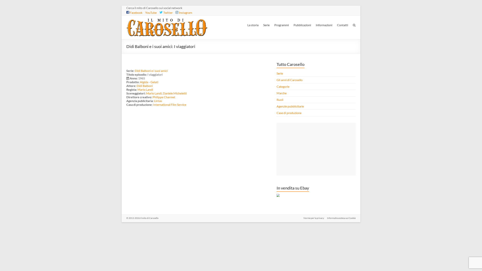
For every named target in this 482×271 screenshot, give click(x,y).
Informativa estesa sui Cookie (341, 218)
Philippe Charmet (164, 97)
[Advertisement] (316, 149)
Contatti (342, 25)
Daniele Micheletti (175, 93)
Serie (266, 25)
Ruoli (280, 99)
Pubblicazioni (302, 25)
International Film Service (169, 104)
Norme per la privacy (314, 218)
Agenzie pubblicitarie (290, 106)
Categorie (283, 86)
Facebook (135, 12)
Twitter (168, 12)
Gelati (154, 82)
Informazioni (324, 25)
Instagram (185, 12)
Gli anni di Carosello (290, 80)
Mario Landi (145, 89)
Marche (282, 93)
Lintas (158, 101)
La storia (253, 25)
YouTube (151, 12)
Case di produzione (289, 113)
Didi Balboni (145, 86)
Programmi (281, 25)
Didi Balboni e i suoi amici (151, 70)
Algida (144, 82)
